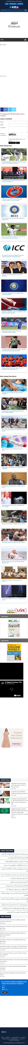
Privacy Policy (14, 1038)
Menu (2, 39)
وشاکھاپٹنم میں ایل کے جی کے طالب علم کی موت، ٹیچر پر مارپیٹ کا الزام (17, 886)
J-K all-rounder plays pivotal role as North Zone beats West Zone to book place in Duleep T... (14, 162)
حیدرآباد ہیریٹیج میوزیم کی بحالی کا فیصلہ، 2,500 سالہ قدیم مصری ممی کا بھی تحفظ (15, 909)
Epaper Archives (5, 1038)
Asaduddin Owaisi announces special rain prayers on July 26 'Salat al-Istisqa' (18, 785)
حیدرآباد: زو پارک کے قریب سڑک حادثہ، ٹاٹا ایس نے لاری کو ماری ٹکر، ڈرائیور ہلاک (14, 875)
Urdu (7, 3)
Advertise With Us (15, 1037)
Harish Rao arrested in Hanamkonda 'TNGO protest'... (14, 542)
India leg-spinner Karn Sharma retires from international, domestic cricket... (11, 331)
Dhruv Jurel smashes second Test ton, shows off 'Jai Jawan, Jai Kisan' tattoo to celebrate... (13, 237)
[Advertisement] (13, 16)
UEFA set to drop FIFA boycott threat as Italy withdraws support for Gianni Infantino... (12, 199)
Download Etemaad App (14, 1040)
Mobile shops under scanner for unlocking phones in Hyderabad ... (13, 468)
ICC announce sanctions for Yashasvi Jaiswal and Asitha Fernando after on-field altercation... (12, 256)
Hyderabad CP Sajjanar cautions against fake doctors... (12, 581)
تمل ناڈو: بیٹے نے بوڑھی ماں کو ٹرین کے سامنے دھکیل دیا (19, 882)
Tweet (13, 109)
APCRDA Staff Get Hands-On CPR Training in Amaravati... (12, 393)
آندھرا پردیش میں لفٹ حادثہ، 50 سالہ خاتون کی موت (19, 879)
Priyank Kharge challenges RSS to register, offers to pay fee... (13, 486)
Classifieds (20, 3)
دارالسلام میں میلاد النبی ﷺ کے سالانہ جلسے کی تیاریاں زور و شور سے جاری (16, 865)
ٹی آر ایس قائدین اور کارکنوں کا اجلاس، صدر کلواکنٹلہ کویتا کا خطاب (17, 912)
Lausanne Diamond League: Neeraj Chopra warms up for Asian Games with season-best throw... (14, 350)
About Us (8, 1037)
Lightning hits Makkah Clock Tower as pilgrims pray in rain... (13, 599)
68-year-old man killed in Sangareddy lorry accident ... (13, 524)
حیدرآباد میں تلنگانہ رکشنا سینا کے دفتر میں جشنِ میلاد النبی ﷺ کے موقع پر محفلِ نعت (14, 854)
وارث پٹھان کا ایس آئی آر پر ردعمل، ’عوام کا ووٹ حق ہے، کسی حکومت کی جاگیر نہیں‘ (14, 905)
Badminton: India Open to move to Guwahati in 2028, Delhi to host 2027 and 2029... (14, 312)
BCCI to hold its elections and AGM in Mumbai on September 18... (13, 219)
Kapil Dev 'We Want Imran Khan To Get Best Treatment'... (12, 275)
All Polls (23, 1037)
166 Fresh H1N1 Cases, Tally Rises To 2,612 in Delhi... (12, 449)
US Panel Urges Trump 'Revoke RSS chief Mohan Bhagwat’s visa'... (13, 562)
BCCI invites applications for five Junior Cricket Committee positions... (12, 294)
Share (5, 109)
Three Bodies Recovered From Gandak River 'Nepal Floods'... (13, 430)
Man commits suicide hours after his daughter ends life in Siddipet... (13, 506)
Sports (5, 44)
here (23, 139)
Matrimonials (13, 3)
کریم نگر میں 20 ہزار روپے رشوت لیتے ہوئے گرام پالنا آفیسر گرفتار (17, 890)
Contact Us (21, 1038)
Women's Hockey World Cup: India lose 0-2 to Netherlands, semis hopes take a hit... (12, 368)
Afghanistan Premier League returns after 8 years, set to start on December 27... (14, 181)
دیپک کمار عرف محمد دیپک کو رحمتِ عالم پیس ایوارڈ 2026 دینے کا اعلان (16, 862)
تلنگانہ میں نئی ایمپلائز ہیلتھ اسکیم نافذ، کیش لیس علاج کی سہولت (18, 858)
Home (1, 44)
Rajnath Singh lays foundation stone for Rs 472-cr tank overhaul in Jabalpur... (13, 411)
